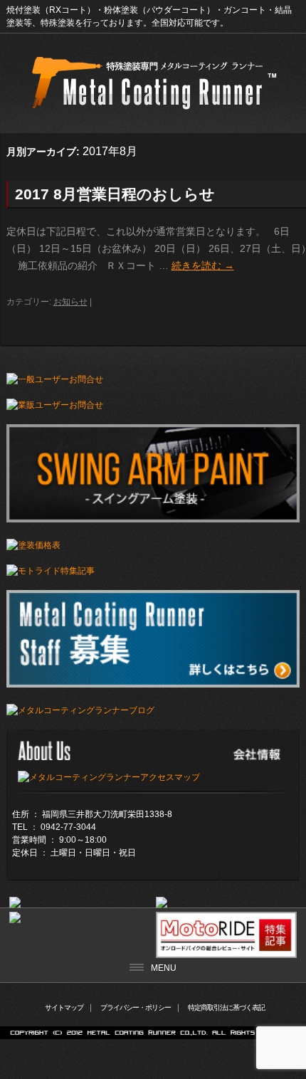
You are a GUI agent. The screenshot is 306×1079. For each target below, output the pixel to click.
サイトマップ (64, 1007)
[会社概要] (109, 777)
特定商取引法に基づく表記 (226, 1007)
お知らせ (70, 302)
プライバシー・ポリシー (135, 1007)
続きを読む (203, 265)
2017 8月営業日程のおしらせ (115, 194)
